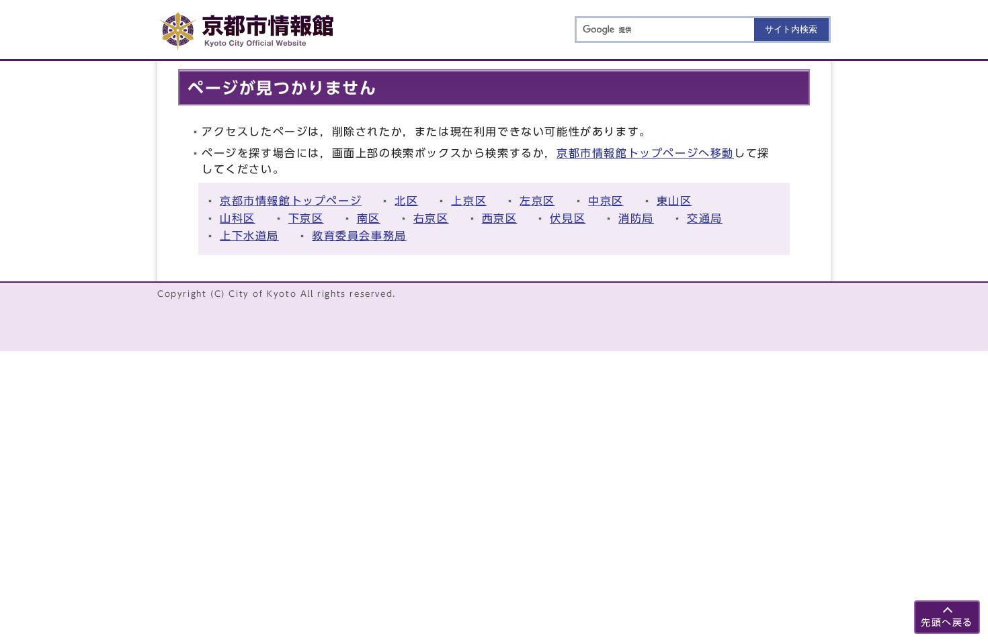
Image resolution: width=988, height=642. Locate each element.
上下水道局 (249, 235)
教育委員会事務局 (359, 235)
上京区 (469, 200)
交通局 (705, 218)
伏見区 (567, 218)
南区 (368, 218)
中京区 (606, 200)
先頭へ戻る (947, 622)
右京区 (431, 218)
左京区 (537, 200)
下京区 (306, 218)
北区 (406, 200)
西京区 (500, 218)
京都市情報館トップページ (291, 200)
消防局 (636, 218)
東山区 (674, 200)
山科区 (237, 218)
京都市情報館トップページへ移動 (645, 153)
